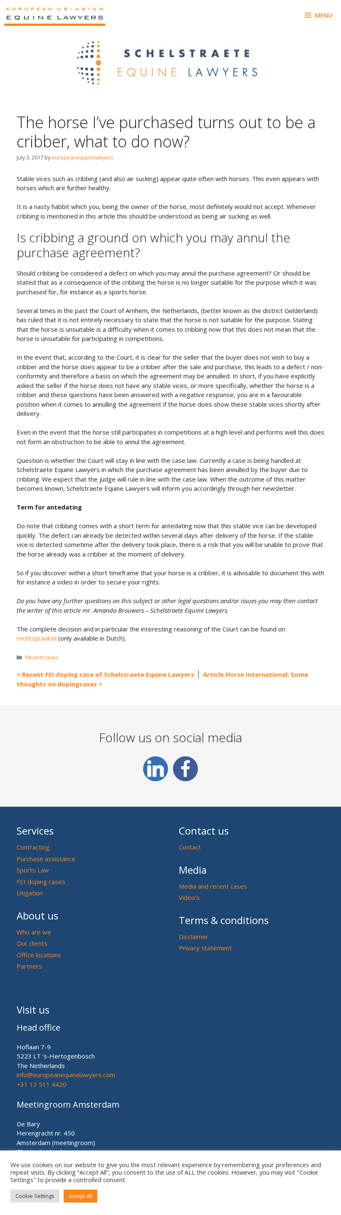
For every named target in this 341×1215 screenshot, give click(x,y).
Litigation (30, 893)
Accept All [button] (80, 1196)
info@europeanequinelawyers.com (66, 1075)
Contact (190, 847)
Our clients (32, 943)
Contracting (33, 847)
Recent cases (42, 657)
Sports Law (33, 870)
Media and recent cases (213, 886)
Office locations (39, 955)
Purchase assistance (46, 859)
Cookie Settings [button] (34, 1196)
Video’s (189, 897)
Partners (29, 966)
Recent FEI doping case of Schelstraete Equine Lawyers (108, 674)
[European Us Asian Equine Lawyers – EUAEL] (54, 15)
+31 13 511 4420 (42, 1084)
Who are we (34, 932)
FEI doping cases (41, 881)
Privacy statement (205, 948)
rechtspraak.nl (37, 638)
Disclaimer (193, 936)
